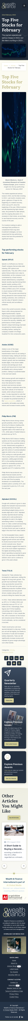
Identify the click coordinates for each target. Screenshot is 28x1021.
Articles (13, 65)
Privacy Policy (14, 994)
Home (6, 65)
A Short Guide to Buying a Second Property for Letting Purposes (13, 847)
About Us (14, 963)
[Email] (14, 663)
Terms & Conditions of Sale (14, 991)
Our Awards (14, 972)
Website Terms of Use (14, 988)
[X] (11, 658)
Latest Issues (14, 969)
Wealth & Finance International (13, 1008)
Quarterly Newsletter (10, 682)
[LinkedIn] (16, 658)
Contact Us (14, 982)
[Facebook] (6, 658)
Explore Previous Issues (13, 723)
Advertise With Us (14, 975)
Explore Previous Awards (13, 766)
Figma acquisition (10, 401)
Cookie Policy (14, 997)
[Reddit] (22, 658)
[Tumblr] (9, 663)
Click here (7, 770)
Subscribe (12, 985)
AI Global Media (14, 885)
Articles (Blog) (11, 966)
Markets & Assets (7, 652)
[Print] (19, 663)
